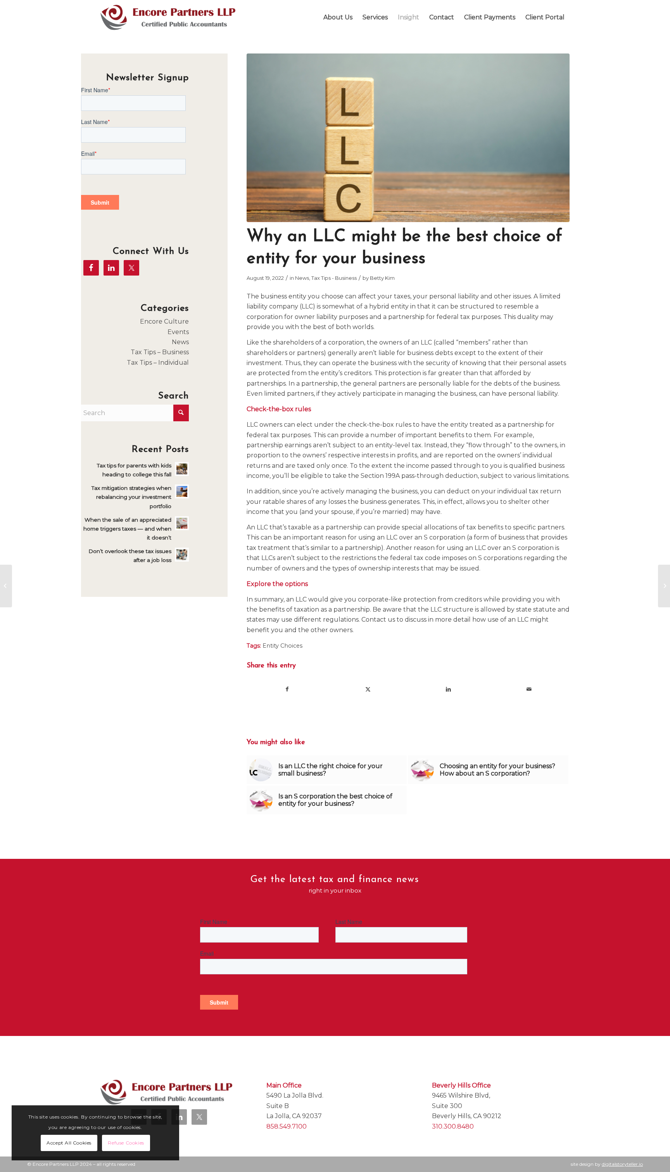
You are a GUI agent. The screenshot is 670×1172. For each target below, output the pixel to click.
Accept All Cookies (69, 1143)
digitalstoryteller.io (622, 1164)
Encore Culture (164, 321)
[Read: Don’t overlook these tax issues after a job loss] (182, 555)
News (302, 278)
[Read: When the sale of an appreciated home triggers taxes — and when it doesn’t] (182, 523)
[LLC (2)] (408, 137)
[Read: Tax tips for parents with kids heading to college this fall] (182, 469)
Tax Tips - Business (334, 278)
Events (178, 332)
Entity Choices (282, 645)
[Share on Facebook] (287, 689)
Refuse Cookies (126, 1143)
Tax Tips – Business (160, 352)
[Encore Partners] (167, 17)
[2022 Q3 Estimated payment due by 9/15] (664, 586)
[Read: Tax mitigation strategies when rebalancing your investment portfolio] (182, 491)
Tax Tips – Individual (158, 362)
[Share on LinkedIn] (448, 689)
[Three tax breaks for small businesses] (6, 586)
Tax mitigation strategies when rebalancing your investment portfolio (131, 497)
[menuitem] (337, 17)
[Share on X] (368, 689)
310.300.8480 (453, 1126)
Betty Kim (382, 278)
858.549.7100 (286, 1126)
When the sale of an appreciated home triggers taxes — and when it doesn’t (127, 529)
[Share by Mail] (529, 689)
